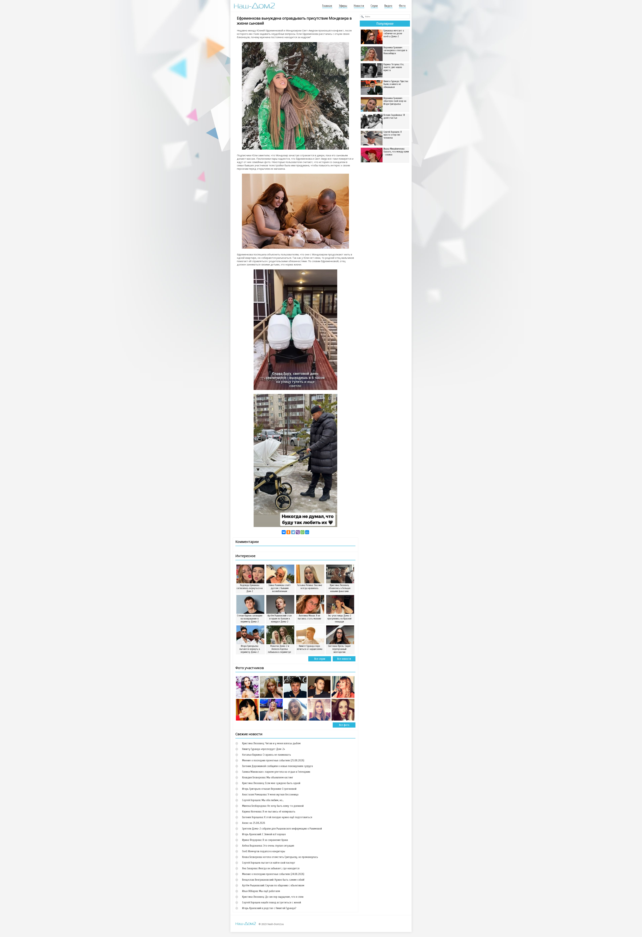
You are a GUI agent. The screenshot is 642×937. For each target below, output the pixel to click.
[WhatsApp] (302, 532)
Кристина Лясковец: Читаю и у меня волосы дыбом (271, 743)
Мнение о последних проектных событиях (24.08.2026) (273, 874)
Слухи (374, 6)
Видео (388, 6)
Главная (327, 6)
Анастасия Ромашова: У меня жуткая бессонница (270, 794)
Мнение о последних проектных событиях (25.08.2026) (273, 760)
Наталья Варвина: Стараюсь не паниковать (266, 754)
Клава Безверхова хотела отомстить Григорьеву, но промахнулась (280, 857)
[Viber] (298, 532)
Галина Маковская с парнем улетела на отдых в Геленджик (276, 771)
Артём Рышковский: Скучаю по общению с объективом (273, 885)
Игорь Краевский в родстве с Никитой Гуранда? (269, 908)
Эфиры (343, 6)
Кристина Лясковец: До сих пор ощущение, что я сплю (272, 896)
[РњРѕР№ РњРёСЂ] (307, 532)
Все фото (344, 725)
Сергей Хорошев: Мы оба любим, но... (263, 800)
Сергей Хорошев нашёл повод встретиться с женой (271, 902)
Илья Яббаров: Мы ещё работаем (261, 891)
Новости (359, 6)
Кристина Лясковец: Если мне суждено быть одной (271, 783)
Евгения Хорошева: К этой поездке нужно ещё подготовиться (277, 817)
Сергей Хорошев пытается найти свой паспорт (268, 862)
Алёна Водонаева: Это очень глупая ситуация (268, 845)
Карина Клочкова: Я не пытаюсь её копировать (268, 811)
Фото (402, 6)
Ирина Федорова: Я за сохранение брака (265, 840)
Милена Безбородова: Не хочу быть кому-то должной (273, 805)
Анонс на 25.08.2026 (253, 823)
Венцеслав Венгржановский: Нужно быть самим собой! (273, 879)
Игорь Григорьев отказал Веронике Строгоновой (269, 788)
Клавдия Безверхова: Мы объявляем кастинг (267, 777)
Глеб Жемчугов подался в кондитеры (263, 851)
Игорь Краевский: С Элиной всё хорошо (264, 834)
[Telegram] (293, 532)
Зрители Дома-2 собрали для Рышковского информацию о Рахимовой (282, 828)
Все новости (344, 658)
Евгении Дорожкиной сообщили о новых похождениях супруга (277, 766)
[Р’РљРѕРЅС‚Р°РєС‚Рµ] (284, 532)
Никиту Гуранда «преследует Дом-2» (263, 749)
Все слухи (319, 658)
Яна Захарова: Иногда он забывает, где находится (270, 868)
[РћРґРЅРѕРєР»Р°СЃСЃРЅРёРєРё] (288, 532)
